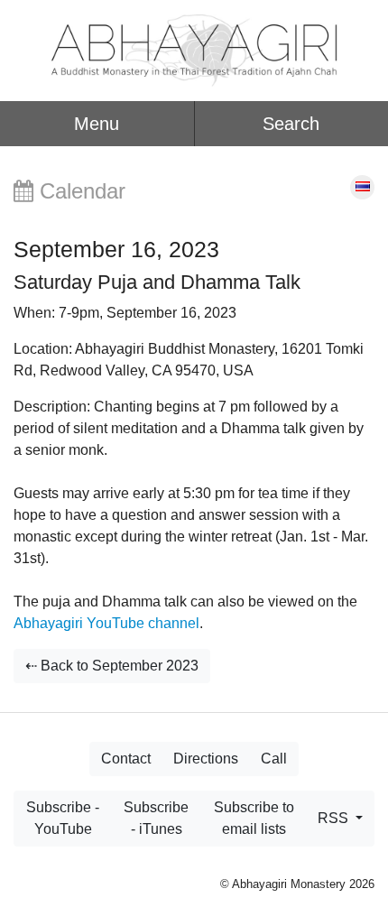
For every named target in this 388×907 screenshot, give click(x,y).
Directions (205, 758)
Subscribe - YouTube (62, 818)
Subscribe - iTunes (156, 818)
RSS (335, 818)
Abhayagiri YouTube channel (106, 623)
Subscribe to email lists (254, 818)
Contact (126, 758)
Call (274, 758)
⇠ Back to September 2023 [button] (112, 665)
